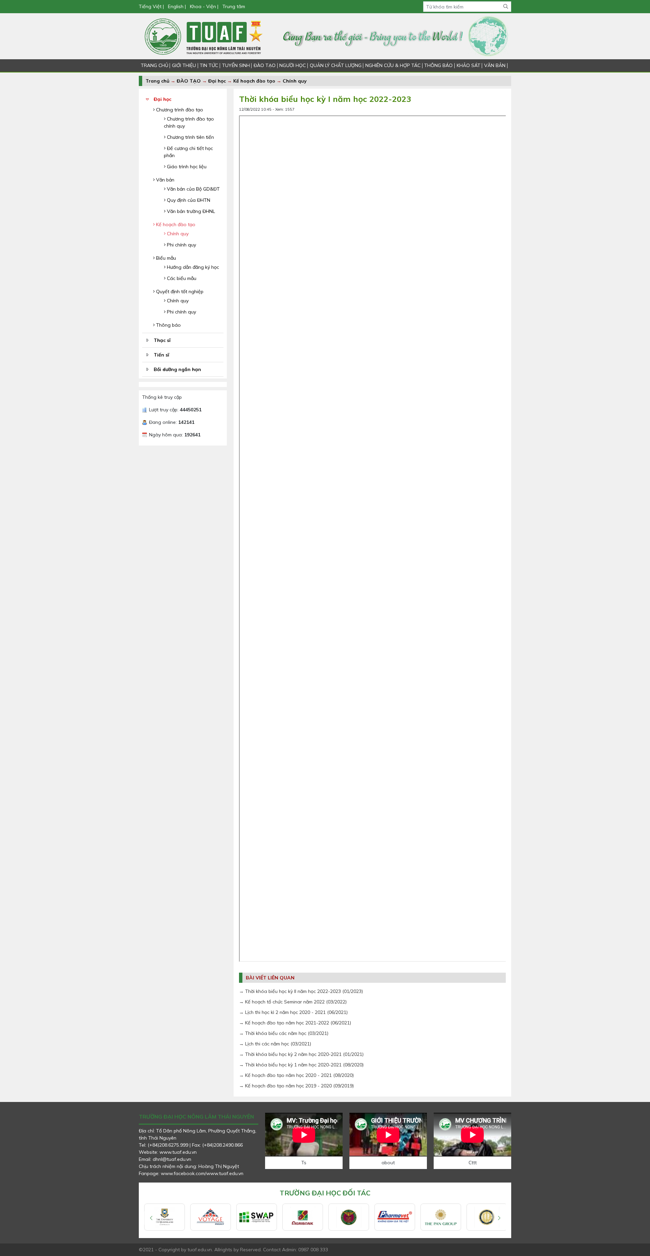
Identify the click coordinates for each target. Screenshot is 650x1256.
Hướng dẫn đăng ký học (192, 267)
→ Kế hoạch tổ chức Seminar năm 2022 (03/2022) (293, 1002)
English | (177, 6)
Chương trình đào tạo (179, 110)
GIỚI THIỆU (184, 65)
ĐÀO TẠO (265, 65)
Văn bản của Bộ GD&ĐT (193, 189)
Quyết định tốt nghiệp (179, 291)
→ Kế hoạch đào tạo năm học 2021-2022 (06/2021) (295, 1023)
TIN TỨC (209, 65)
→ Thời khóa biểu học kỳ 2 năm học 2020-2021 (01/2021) (301, 1054)
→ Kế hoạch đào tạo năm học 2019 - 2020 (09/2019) (296, 1086)
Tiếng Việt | (152, 6)
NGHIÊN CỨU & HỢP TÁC (392, 65)
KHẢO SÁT (468, 65)
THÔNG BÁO (438, 65)
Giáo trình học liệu (186, 167)
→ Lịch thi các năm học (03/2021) (275, 1044)
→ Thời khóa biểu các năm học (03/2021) (283, 1033)
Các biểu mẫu (181, 278)
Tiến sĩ (161, 355)
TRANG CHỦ (154, 65)
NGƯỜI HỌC (292, 65)
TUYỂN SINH (236, 65)
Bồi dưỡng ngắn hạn (177, 369)
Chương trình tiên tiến (190, 137)
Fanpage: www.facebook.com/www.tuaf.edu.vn (191, 1173)
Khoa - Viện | (204, 6)
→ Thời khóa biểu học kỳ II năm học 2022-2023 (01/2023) (301, 991)
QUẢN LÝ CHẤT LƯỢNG (336, 65)
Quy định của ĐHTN (188, 200)
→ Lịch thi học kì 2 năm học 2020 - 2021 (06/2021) (293, 1012)
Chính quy (295, 81)
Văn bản (164, 180)
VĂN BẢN (494, 65)
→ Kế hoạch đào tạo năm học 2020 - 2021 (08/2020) (296, 1075)
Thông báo (168, 325)
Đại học (217, 81)
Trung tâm (233, 6)
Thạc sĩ (162, 340)
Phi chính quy (181, 245)
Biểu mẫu (165, 258)
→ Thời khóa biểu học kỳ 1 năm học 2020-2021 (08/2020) (301, 1065)
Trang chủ (157, 81)
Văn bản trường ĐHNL (190, 211)
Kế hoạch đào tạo (254, 81)
